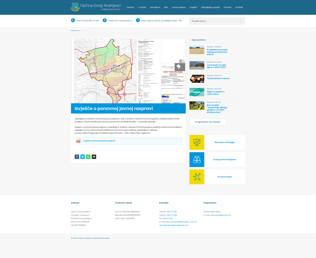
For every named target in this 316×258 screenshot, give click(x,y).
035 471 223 (82, 20)
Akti (166, 7)
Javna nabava (179, 7)
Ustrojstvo (155, 7)
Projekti (193, 7)
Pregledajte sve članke (208, 122)
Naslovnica (75, 30)
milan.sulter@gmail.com (220, 215)
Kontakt (239, 7)
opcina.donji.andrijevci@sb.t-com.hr (181, 222)
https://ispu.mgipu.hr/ (140, 133)
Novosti (130, 7)
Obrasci (227, 7)
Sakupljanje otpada (210, 7)
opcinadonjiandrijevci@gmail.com (173, 225)
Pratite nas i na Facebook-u (120, 20)
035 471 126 (167, 218)
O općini (142, 7)
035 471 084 (94, 20)
